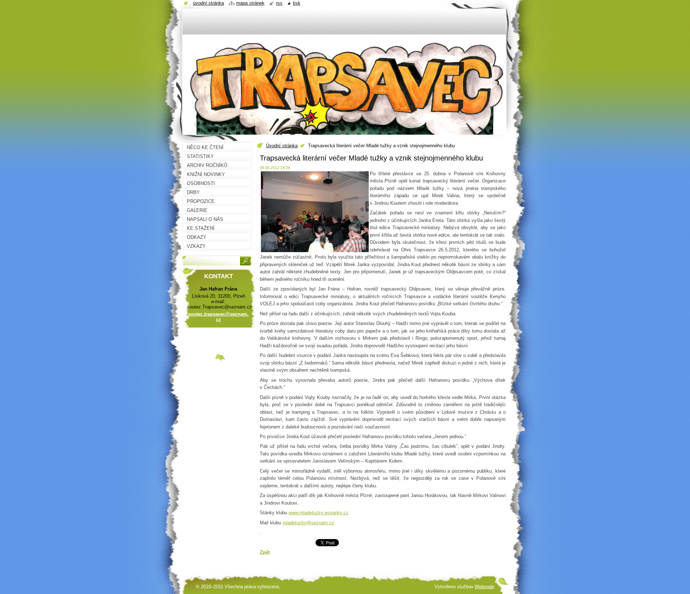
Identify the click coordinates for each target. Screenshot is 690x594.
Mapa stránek (250, 3)
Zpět (265, 552)
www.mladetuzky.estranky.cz (319, 512)
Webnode (484, 586)
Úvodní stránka (282, 145)
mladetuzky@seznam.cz (308, 522)
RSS (279, 3)
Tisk (296, 3)
